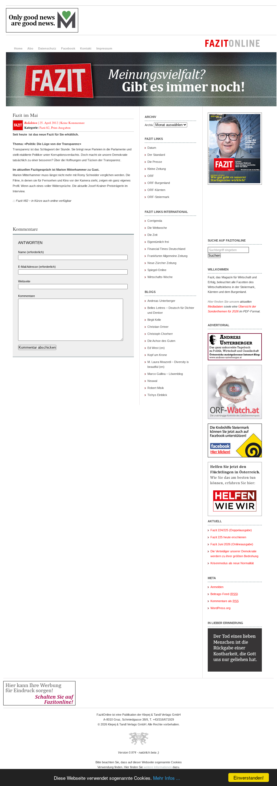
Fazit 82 (44, 128)
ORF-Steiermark (158, 197)
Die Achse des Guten (161, 340)
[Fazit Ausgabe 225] (235, 183)
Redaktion (30, 123)
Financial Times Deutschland (166, 248)
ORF (150, 175)
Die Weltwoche (157, 227)
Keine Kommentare (72, 123)
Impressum (104, 48)
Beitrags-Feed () (224, 594)
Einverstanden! (248, 777)
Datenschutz (47, 48)
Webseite (24, 281)
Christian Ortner (158, 326)
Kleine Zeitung (156, 168)
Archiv (149, 125)
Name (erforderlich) (31, 252)
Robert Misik (155, 387)
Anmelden (216, 587)
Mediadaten (215, 306)
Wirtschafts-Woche (160, 277)
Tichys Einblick (157, 395)
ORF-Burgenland (158, 182)
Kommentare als (224, 601)
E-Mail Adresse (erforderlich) (37, 266)
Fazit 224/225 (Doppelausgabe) (231, 530)
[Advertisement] (178, 20)
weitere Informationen (158, 767)
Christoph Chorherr (160, 333)
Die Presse (154, 161)
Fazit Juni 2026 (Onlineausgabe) (231, 544)
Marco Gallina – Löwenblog (165, 373)
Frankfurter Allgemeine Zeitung (167, 255)
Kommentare (26, 296)
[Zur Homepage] (141, 105)
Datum (151, 147)
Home (18, 48)
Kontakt (85, 48)
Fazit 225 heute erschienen (228, 537)
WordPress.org (220, 608)
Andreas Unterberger (161, 300)
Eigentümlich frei (158, 241)
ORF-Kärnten (156, 189)
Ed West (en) (156, 347)
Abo (30, 48)
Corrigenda (154, 220)
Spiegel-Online (156, 270)
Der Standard (156, 154)
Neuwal (152, 380)
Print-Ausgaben (61, 128)
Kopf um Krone (157, 354)
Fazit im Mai (25, 115)
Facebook (68, 48)
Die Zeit (152, 234)
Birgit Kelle (154, 319)
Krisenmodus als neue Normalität (232, 563)
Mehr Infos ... (166, 777)
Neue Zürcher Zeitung (161, 263)
